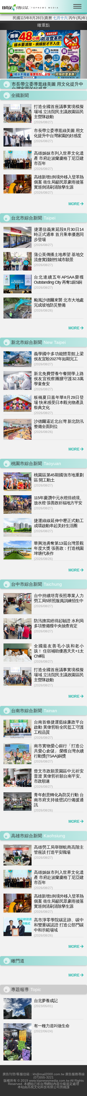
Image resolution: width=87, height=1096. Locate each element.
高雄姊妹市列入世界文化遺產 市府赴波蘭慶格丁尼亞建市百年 (47, 88)
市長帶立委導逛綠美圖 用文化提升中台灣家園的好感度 (47, 79)
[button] (6, 51)
